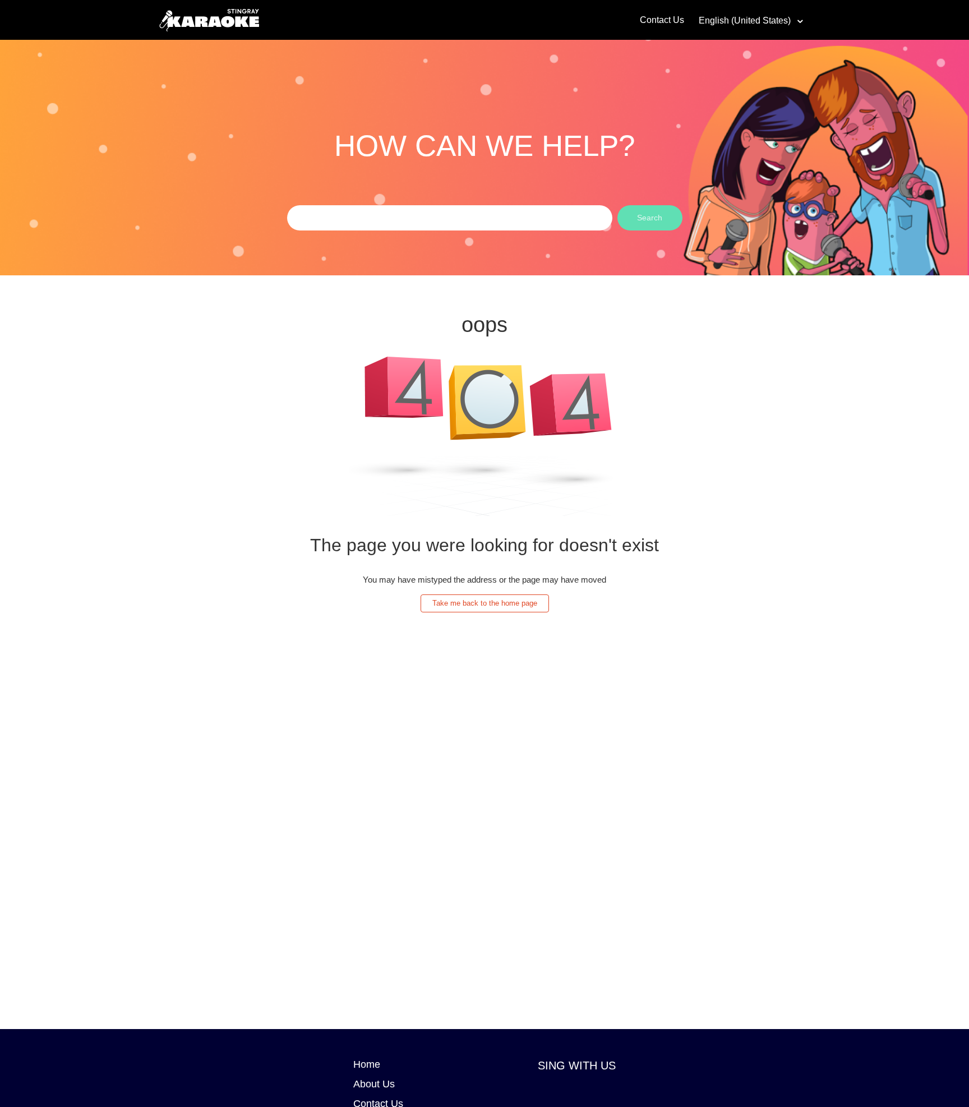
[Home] (209, 19)
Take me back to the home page (484, 603)
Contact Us (662, 20)
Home (366, 1064)
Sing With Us (577, 1065)
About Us (374, 1084)
